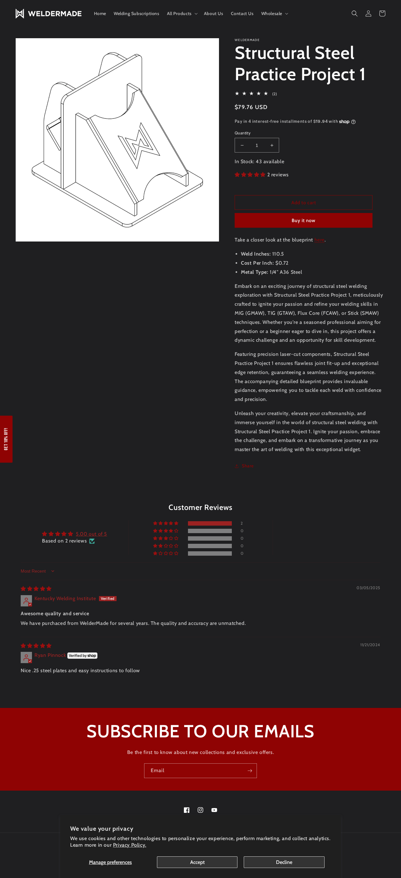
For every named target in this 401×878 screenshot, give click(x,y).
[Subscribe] (250, 770)
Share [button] (248, 466)
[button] (181, 13)
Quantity (243, 132)
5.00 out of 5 (91, 534)
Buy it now (303, 220)
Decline (284, 862)
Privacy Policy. (129, 845)
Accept (197, 862)
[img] (36, 589)
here (320, 240)
